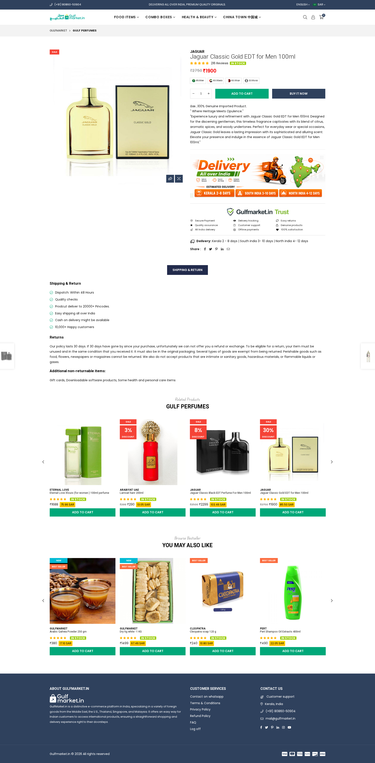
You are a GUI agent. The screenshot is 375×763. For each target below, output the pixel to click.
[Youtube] (289, 727)
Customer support (280, 696)
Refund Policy (200, 716)
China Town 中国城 (240, 17)
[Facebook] (261, 727)
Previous (43, 461)
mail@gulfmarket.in (280, 718)
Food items (125, 17)
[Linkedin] (277, 727)
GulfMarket (58, 30)
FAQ (193, 722)
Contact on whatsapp (207, 696)
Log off (195, 729)
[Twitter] (266, 727)
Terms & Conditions (205, 703)
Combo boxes (158, 17)
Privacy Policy (200, 709)
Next (331, 461)
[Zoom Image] (179, 179)
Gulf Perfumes (85, 30)
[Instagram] (283, 727)
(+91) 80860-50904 (67, 4)
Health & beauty (198, 17)
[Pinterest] (272, 727)
